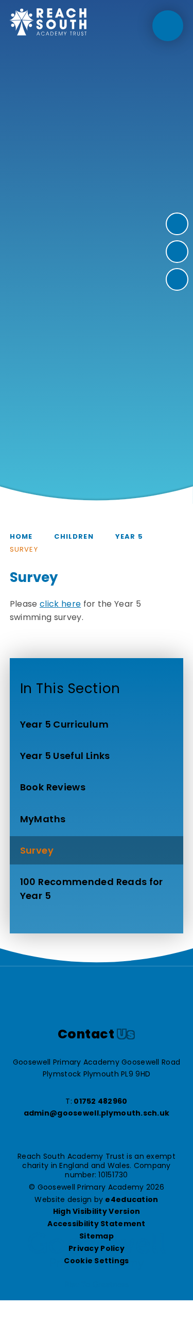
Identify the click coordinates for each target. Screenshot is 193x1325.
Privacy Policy (96, 1248)
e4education (131, 1199)
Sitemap (96, 1236)
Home (21, 536)
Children (73, 536)
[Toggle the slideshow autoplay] (177, 279)
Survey (24, 549)
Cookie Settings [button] (96, 1261)
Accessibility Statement (96, 1223)
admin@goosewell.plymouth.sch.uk (97, 1113)
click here (60, 604)
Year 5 (129, 536)
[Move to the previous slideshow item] (177, 251)
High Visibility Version (96, 1211)
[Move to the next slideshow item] (177, 224)
